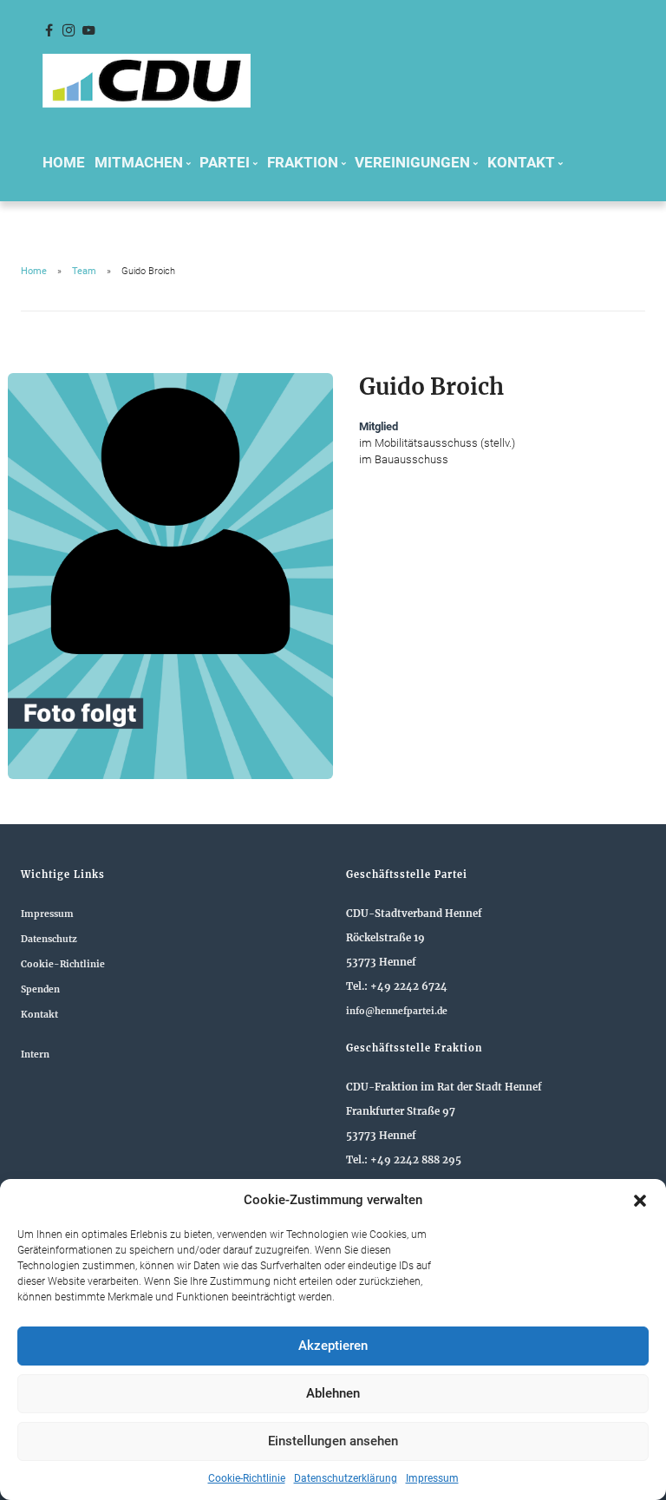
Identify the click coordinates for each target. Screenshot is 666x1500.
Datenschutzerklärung (345, 1478)
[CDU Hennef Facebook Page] (48, 30)
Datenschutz (49, 939)
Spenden (40, 989)
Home (63, 162)
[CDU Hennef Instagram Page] (68, 30)
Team (84, 271)
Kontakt (39, 1014)
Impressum (432, 1478)
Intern (35, 1054)
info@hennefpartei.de (396, 1011)
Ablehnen (333, 1393)
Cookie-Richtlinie (246, 1478)
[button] (640, 1200)
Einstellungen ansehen (333, 1441)
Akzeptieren (333, 1345)
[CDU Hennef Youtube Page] (88, 30)
